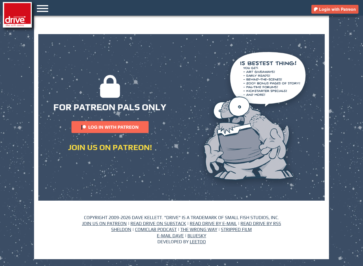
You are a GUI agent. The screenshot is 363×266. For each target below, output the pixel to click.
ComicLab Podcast (156, 229)
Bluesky (196, 236)
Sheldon (121, 229)
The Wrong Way (198, 229)
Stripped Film (236, 229)
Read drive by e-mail (213, 223)
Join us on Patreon (104, 223)
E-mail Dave (170, 236)
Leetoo (198, 242)
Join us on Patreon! (110, 148)
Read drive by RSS (260, 223)
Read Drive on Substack (158, 223)
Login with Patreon (337, 9)
